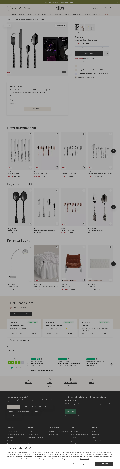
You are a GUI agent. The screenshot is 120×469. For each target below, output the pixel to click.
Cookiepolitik (84, 459)
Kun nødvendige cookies (81, 464)
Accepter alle (104, 464)
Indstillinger (65, 464)
